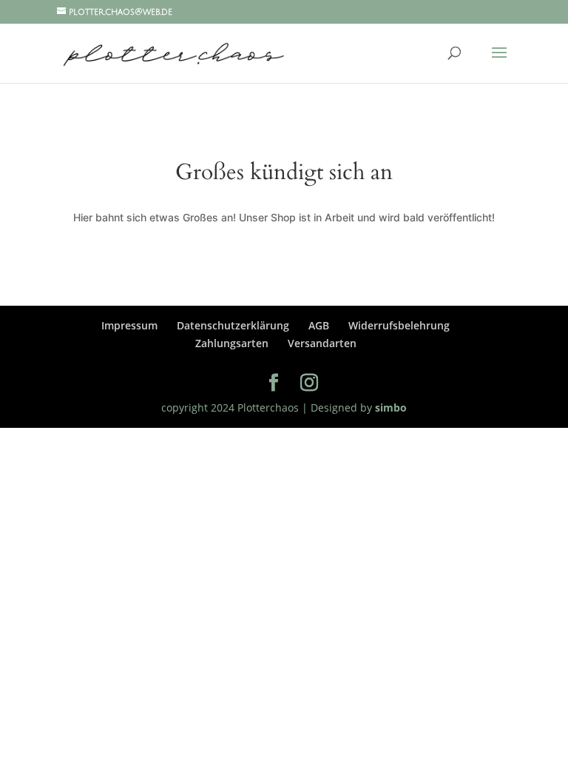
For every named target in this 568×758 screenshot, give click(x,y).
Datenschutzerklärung (233, 325)
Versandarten (322, 343)
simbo (389, 407)
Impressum (129, 325)
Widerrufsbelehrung (399, 325)
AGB (318, 325)
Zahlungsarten (231, 343)
